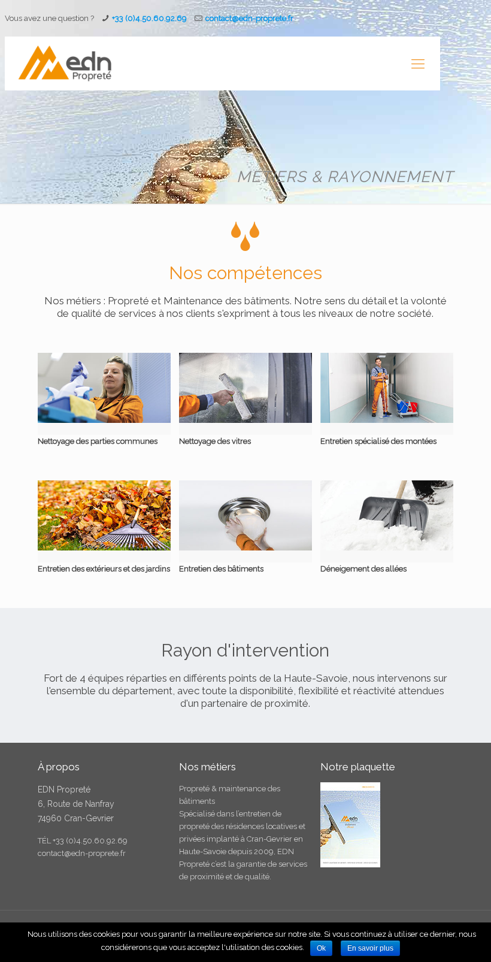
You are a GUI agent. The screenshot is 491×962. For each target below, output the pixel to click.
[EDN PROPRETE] (64, 63)
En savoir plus (370, 948)
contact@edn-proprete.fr (82, 853)
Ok (321, 948)
